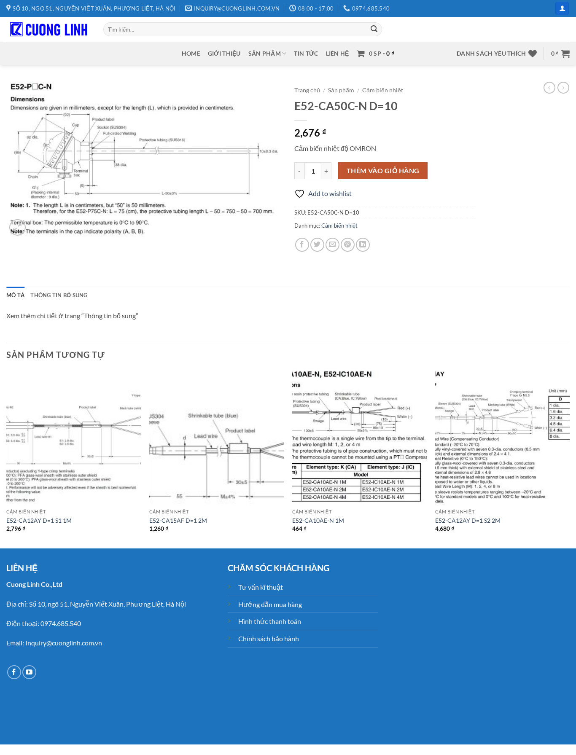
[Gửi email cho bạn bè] (332, 245)
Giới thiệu (224, 53)
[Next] (569, 458)
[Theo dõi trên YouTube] (29, 672)
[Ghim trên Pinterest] (348, 245)
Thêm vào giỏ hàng (383, 171)
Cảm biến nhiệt (382, 90)
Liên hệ (337, 53)
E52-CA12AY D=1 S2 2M (468, 520)
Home (191, 53)
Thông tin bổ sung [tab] (58, 295)
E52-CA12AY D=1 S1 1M (39, 520)
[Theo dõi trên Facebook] (14, 672)
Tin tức (306, 53)
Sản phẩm (264, 53)
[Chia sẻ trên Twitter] (317, 245)
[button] (562, 9)
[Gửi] (374, 29)
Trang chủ (307, 90)
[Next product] (549, 88)
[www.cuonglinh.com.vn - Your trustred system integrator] (48, 29)
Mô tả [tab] (15, 295)
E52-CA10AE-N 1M (318, 520)
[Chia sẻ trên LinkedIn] (363, 245)
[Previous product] (563, 88)
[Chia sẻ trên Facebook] (302, 245)
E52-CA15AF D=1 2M (178, 520)
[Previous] (6, 458)
